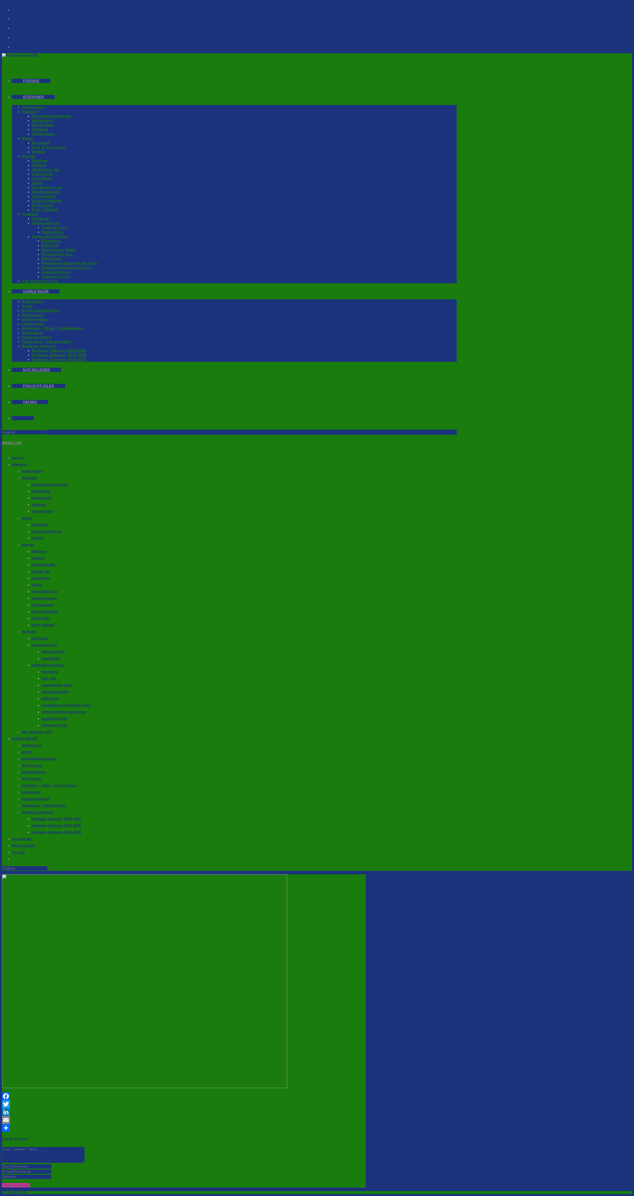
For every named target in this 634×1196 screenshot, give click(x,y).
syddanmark (42, 511)
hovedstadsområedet (50, 484)
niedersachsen (44, 645)
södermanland (44, 598)
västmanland (43, 605)
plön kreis (50, 698)
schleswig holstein (48, 665)
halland (38, 558)
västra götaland (45, 611)
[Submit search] (50, 869)
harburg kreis (53, 652)
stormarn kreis (54, 725)
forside (18, 458)
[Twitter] (184, 1104)
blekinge (39, 551)
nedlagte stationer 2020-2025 (56, 819)
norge (27, 518)
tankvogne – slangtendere (44, 805)
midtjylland (41, 491)
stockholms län (45, 591)
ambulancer (32, 745)
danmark (29, 478)
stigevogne (31, 792)
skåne (37, 585)
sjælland (39, 504)
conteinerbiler (34, 772)
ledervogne (31, 779)
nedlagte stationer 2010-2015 (56, 832)
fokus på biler (23, 845)
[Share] (184, 1128)
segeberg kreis (54, 718)
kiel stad (49, 678)
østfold (38, 538)
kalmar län (41, 571)
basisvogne (32, 765)
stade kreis (51, 658)
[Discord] (20, 45)
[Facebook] (20, 8)
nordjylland (41, 498)
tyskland (29, 631)
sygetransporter (36, 799)
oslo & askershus (47, 531)
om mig (18, 852)
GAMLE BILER (25, 738)
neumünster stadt (57, 685)
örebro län (41, 618)
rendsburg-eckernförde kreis (66, 705)
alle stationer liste (37, 732)
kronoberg (41, 578)
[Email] (184, 1120)
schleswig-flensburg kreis (64, 712)
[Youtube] (20, 26)
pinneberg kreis (55, 692)
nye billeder (22, 839)
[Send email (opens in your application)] (20, 35)
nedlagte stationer (37, 812)
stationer (19, 464)
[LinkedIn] (184, 1112)
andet (26, 752)
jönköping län (43, 565)
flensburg (50, 672)
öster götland (43, 625)
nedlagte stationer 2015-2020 (56, 825)
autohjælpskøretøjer (39, 758)
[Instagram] (20, 17)
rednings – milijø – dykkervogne (49, 785)
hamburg (39, 638)
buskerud (40, 524)
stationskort (32, 471)
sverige (28, 545)
